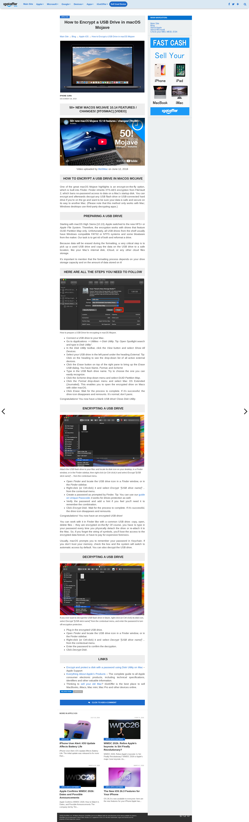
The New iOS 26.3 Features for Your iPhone (122, 793)
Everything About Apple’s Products (86, 674)
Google (65, 4)
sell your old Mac (91, 684)
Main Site (28, 4)
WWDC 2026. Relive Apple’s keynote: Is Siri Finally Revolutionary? (120, 746)
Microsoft (52, 4)
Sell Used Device (118, 4)
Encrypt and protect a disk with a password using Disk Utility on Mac (104, 667)
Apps (89, 4)
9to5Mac (103, 169)
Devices (78, 4)
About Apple (156, 28)
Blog (152, 25)
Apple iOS (78, 691)
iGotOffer (101, 4)
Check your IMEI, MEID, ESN (163, 32)
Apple (39, 4)
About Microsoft (157, 30)
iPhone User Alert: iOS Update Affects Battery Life (77, 745)
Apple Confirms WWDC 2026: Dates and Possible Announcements (77, 794)
